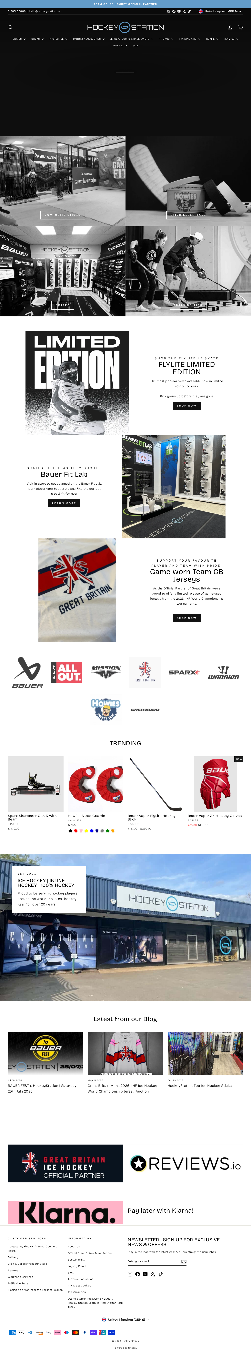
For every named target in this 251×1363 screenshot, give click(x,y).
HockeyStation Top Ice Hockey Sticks (200, 1085)
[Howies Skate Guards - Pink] (81, 831)
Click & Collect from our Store (27, 1263)
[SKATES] (63, 271)
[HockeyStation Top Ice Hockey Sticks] (205, 1053)
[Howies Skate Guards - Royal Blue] (92, 831)
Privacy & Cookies (79, 1285)
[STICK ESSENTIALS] (188, 181)
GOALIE (210, 38)
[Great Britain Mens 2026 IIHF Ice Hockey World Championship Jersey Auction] (125, 1053)
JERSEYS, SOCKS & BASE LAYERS (130, 38)
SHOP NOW (186, 405)
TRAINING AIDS (188, 38)
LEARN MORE (64, 503)
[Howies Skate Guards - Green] (107, 831)
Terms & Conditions (80, 1279)
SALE (136, 45)
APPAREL (118, 45)
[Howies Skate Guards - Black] (70, 831)
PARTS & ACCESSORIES (87, 38)
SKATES (18, 38)
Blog (71, 1272)
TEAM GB (229, 38)
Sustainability (76, 1259)
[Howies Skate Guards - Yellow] (86, 831)
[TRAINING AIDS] (188, 271)
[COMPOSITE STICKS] (63, 181)
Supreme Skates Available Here (125, 82)
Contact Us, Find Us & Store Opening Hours (32, 1248)
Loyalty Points (77, 1266)
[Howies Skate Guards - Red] (76, 831)
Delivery (13, 1257)
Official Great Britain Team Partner (90, 1253)
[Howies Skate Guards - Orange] (113, 831)
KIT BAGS (164, 38)
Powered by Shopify (125, 1348)
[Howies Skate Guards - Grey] (102, 831)
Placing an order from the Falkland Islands (35, 1290)
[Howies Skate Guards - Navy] (97, 831)
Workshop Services (20, 1277)
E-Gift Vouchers (18, 1283)
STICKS (36, 38)
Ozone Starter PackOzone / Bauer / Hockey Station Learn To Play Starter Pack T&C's (95, 1303)
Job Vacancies (77, 1292)
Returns (13, 1270)
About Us (74, 1246)
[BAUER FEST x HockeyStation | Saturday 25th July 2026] (45, 1053)
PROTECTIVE (56, 38)
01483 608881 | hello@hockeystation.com (35, 11)
